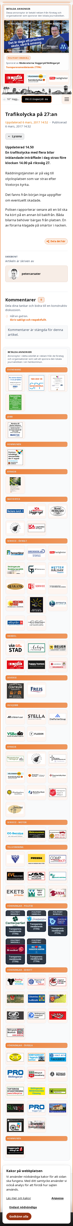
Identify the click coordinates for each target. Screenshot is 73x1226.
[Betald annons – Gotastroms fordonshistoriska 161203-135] (15, 1057)
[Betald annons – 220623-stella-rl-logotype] (36, 717)
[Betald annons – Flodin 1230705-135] (36, 734)
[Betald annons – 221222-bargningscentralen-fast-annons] (58, 834)
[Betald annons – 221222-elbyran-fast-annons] (15, 623)
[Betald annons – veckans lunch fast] (15, 511)
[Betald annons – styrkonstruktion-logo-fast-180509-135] (58, 876)
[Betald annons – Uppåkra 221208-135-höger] (15, 892)
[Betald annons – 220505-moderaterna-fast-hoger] (57, 921)
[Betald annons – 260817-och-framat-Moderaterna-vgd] (36, 36)
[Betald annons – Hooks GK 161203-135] (58, 998)
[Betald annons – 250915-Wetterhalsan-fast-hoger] (58, 569)
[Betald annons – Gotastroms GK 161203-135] (36, 998)
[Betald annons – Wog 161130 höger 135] (15, 859)
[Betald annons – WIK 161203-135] (36, 981)
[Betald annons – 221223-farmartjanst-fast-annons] (15, 552)
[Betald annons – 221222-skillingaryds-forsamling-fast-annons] (36, 775)
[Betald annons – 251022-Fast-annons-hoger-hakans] (15, 586)
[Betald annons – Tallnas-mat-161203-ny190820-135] (15, 528)
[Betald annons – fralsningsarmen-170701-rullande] (58, 792)
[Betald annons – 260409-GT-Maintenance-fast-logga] (36, 569)
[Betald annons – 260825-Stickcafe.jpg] (58, 383)
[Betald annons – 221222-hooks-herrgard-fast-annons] (58, 511)
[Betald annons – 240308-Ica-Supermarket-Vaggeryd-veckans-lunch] (36, 511)
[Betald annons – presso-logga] (36, 859)
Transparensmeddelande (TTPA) (23, 67)
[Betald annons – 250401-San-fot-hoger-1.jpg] (15, 603)
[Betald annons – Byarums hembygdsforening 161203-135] (36, 1125)
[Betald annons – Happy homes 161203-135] (36, 664)
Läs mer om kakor (18, 1198)
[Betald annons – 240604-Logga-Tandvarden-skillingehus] (58, 586)
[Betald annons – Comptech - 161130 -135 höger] (58, 859)
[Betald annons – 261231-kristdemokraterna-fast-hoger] (36, 949)
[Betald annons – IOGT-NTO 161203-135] (58, 1057)
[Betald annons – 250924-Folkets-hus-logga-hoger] (15, 691)
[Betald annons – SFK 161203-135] (36, 1015)
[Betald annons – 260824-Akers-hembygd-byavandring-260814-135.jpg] (15, 402)
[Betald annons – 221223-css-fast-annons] (36, 623)
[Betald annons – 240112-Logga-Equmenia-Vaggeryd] (58, 775)
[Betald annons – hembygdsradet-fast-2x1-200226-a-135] (36, 1057)
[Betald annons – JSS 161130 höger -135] (36, 876)
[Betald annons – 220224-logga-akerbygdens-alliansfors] (15, 792)
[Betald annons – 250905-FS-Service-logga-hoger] (36, 586)
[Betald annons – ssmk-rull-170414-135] (15, 1032)
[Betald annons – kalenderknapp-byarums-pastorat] (36, 78)
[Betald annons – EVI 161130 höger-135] (15, 876)
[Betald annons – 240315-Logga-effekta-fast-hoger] (58, 603)
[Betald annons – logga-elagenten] (14, 78)
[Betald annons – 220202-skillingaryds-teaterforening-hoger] (15, 1125)
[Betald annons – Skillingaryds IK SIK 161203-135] (58, 1015)
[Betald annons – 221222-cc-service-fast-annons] (15, 834)
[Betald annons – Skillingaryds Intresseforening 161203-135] (36, 1074)
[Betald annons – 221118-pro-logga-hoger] (36, 1108)
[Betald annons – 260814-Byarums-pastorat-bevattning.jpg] (15, 485)
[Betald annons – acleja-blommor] (36, 647)
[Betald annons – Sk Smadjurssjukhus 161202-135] (15, 569)
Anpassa (58, 1198)
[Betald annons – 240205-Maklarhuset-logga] (15, 717)
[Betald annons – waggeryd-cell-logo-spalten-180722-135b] (36, 892)
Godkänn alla (18, 1216)
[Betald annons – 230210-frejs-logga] (36, 689)
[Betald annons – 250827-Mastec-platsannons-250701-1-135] (15, 430)
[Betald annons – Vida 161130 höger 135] (58, 892)
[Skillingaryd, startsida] (36, 99)
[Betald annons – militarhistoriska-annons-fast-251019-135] (36, 1091)
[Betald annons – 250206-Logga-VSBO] (15, 734)
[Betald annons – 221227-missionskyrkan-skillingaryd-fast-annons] (15, 758)
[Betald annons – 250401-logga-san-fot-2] (36, 605)
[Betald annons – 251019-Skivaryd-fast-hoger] (15, 1108)
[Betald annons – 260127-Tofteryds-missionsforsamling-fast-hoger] (58, 758)
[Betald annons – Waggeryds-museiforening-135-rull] (58, 1108)
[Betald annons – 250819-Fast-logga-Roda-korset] (58, 664)
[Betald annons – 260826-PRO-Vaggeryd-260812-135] (15, 383)
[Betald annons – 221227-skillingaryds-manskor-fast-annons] (58, 1074)
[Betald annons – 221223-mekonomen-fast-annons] (36, 834)
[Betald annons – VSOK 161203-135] (15, 998)
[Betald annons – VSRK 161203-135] (58, 981)
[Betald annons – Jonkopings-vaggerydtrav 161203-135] (15, 1015)
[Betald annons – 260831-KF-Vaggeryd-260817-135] (15, 457)
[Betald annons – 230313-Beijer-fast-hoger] (58, 647)
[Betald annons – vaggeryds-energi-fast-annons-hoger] (15, 1150)
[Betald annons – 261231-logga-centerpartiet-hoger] (15, 921)
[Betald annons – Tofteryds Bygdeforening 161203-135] (15, 1091)
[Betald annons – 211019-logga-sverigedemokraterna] (36, 918)
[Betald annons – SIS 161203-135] (15, 981)
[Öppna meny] (66, 99)
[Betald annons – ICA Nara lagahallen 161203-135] (36, 528)
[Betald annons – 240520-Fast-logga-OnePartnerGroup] (58, 717)
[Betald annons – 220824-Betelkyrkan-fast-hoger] (36, 792)
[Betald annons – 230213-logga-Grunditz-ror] (36, 552)
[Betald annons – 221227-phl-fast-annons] (58, 78)
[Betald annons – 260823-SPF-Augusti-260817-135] (36, 383)
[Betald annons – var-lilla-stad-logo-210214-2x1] (15, 647)
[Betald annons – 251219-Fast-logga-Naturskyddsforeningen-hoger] (58, 1091)
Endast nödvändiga (23, 1207)
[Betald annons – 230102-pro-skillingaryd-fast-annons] (15, 1074)
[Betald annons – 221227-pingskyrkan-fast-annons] (15, 809)
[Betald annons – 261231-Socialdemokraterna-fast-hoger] (15, 949)
